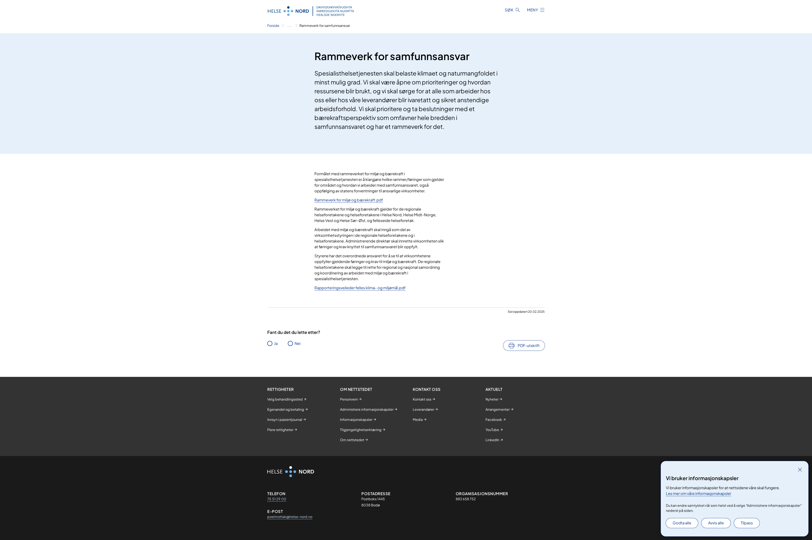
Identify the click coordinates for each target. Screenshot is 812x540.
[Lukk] (800, 469)
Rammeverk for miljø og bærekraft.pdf (348, 199)
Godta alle (682, 522)
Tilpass (747, 522)
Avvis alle (716, 522)
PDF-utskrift (529, 345)
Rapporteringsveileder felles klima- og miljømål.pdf (360, 287)
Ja (276, 343)
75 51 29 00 (276, 499)
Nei (297, 343)
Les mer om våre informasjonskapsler (698, 493)
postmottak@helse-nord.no (289, 516)
